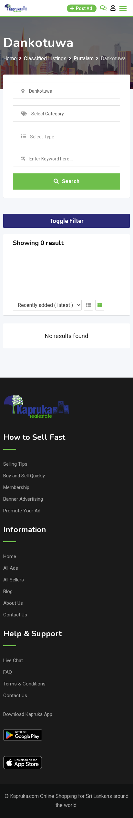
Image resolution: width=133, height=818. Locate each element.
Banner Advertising (23, 499)
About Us (13, 603)
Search (70, 181)
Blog (8, 591)
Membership (16, 487)
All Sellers (13, 580)
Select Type (42, 136)
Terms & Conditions (24, 684)
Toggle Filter (66, 220)
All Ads (10, 568)
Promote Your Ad (21, 511)
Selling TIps (15, 464)
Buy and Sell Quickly (24, 476)
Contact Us (15, 615)
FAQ (7, 672)
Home (9, 556)
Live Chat (13, 660)
